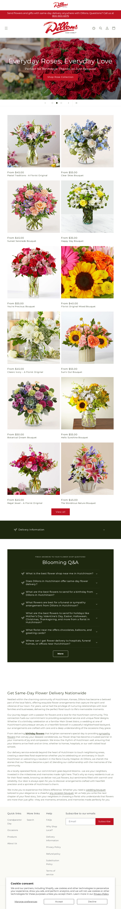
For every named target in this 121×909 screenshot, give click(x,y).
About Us (12, 843)
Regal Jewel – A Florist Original (24, 503)
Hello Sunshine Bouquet (74, 437)
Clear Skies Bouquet (72, 175)
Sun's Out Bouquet (71, 372)
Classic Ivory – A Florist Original (25, 372)
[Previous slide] (45, 103)
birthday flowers (35, 733)
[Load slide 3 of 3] (61, 103)
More (61, 653)
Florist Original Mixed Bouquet (78, 306)
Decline (92, 901)
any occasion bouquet (62, 793)
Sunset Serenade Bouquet (21, 241)
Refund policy (53, 854)
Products (12, 836)
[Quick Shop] (93, 28)
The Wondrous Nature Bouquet (78, 503)
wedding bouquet (96, 789)
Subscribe (104, 821)
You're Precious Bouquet (21, 306)
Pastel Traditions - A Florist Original (27, 175)
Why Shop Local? (51, 828)
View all (60, 511)
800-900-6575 (60, 16)
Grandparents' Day (14, 822)
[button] (6, 28)
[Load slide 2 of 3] (57, 103)
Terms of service (50, 872)
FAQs (49, 820)
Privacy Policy (101, 894)
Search (30, 820)
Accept (59, 901)
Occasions (12, 830)
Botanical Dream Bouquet (22, 437)
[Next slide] (68, 103)
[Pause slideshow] (76, 103)
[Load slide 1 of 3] (52, 103)
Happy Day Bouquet (72, 241)
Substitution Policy (52, 862)
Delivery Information (52, 838)
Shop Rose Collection (60, 77)
